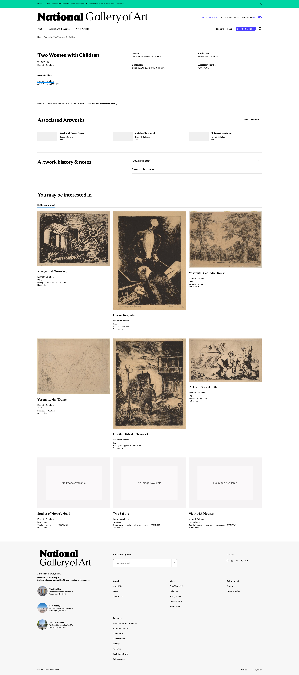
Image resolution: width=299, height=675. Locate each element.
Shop (229, 28)
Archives (117, 648)
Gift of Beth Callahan (208, 56)
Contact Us (118, 596)
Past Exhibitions (120, 653)
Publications (119, 658)
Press (115, 591)
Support (220, 28)
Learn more (119, 3)
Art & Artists (82, 28)
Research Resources (143, 169)
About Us (117, 586)
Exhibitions (175, 606)
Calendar (174, 591)
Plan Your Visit (176, 586)
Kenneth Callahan (45, 81)
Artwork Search (120, 628)
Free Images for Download (125, 623)
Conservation (119, 638)
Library (116, 643)
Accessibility (176, 601)
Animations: (249, 17)
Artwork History (141, 160)
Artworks (48, 37)
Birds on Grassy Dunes (221, 133)
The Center (118, 633)
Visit (39, 28)
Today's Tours (176, 596)
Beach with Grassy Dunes (72, 133)
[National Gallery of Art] (64, 557)
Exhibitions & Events (58, 28)
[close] (261, 3)
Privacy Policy (257, 670)
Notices (244, 670)
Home (39, 37)
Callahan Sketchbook (145, 133)
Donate (230, 586)
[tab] (46, 205)
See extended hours (230, 17)
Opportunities (233, 591)
